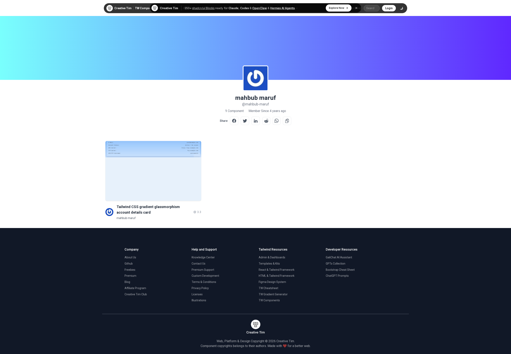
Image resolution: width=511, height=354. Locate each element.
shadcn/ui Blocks (203, 8)
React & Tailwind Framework (276, 269)
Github (129, 263)
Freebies (130, 269)
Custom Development (205, 275)
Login (389, 8)
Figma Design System (272, 282)
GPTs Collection (335, 263)
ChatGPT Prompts (337, 275)
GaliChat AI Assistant (339, 257)
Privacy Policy (200, 288)
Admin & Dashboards (272, 257)
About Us (130, 257)
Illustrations (199, 300)
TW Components (146, 8)
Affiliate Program (135, 288)
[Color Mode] (401, 8)
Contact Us (198, 263)
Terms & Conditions (204, 282)
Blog (127, 282)
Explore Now (336, 7)
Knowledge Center (203, 257)
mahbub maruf (126, 218)
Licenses (197, 294)
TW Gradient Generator (273, 294)
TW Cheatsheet (268, 288)
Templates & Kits (269, 263)
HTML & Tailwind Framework (276, 275)
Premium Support (203, 269)
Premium (130, 275)
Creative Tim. (285, 341)
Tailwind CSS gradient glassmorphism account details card (148, 209)
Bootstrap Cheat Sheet (340, 269)
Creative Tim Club (136, 294)
